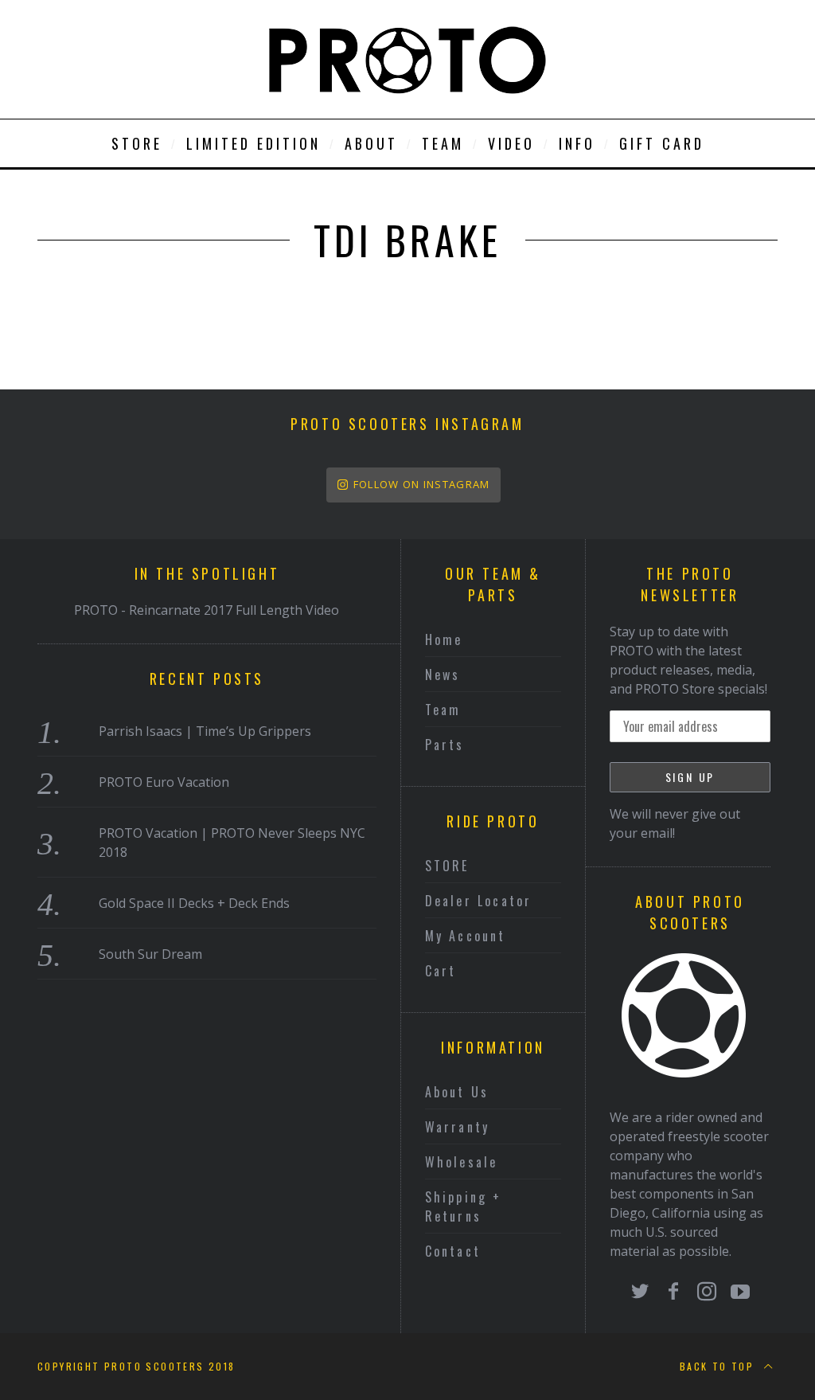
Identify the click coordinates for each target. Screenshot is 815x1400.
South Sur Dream (150, 954)
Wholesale (461, 1161)
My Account (465, 935)
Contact (453, 1251)
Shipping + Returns (463, 1206)
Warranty (457, 1126)
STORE (447, 865)
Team (443, 709)
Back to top (719, 1366)
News (443, 674)
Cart (441, 970)
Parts (445, 744)
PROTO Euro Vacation (164, 782)
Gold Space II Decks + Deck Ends (194, 903)
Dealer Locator (478, 900)
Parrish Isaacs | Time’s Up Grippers (205, 731)
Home (444, 639)
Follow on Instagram (421, 484)
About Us (457, 1091)
